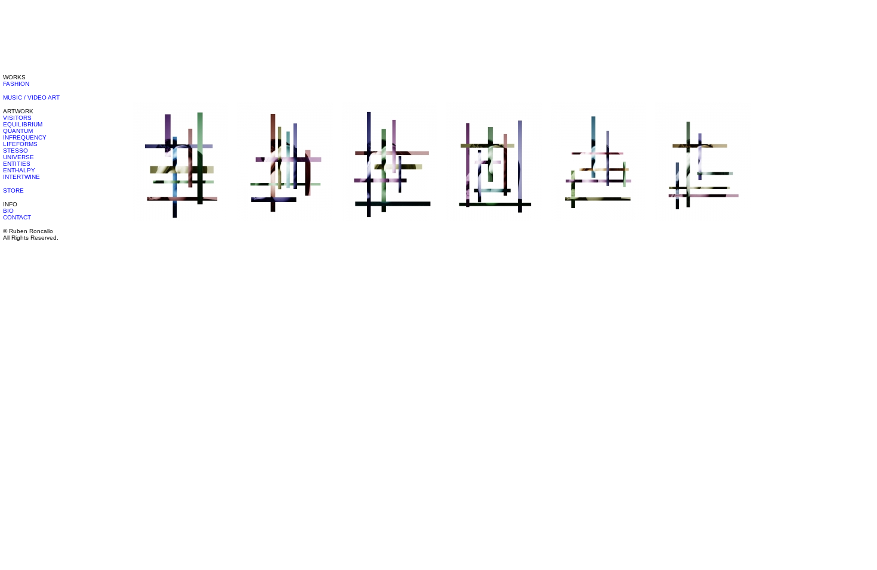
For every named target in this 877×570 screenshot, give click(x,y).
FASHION (16, 83)
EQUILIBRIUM (22, 124)
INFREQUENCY (25, 137)
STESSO (15, 150)
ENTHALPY (19, 170)
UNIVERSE (18, 157)
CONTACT (17, 217)
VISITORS (17, 117)
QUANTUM (18, 131)
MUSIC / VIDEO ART (31, 97)
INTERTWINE (21, 177)
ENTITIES (16, 163)
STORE (13, 190)
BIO (8, 210)
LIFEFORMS (20, 144)
